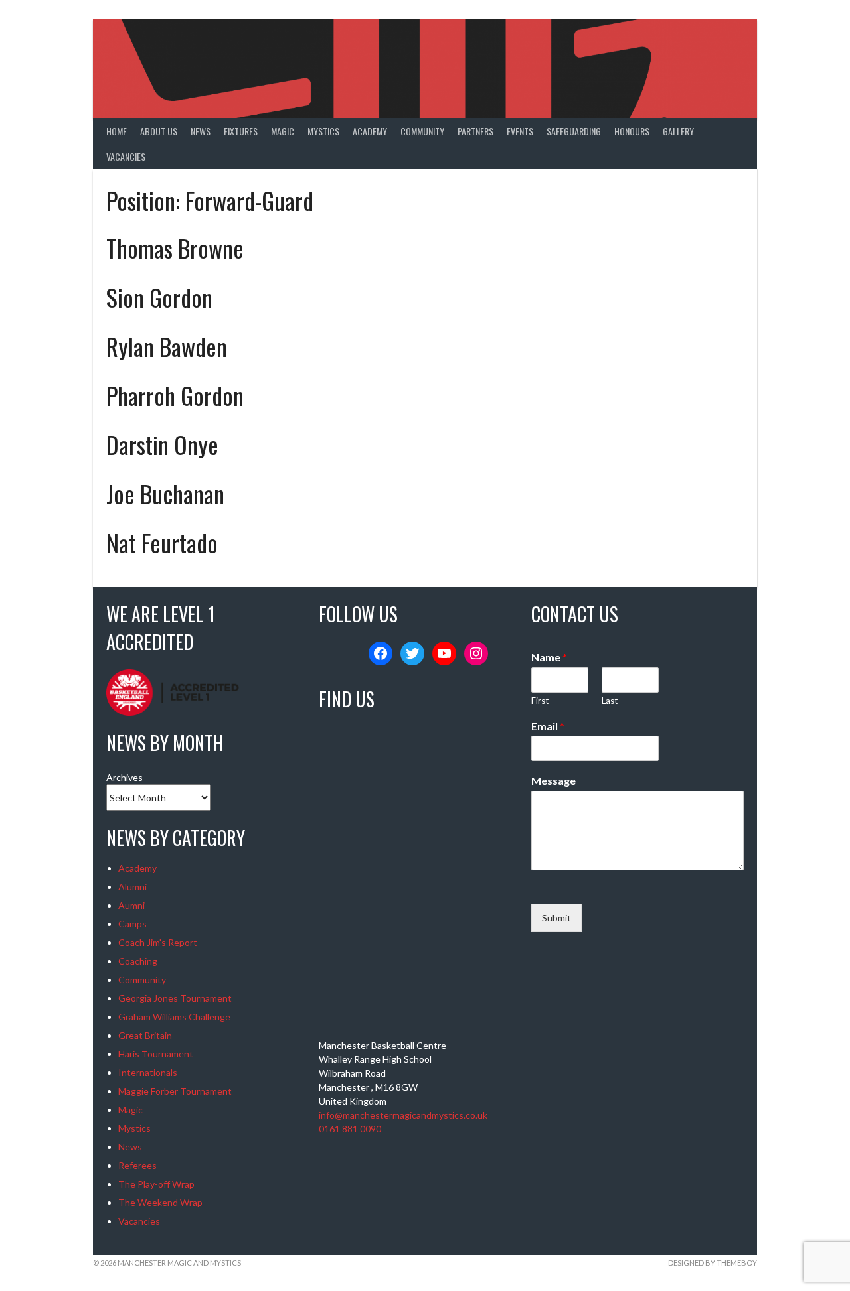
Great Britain (145, 1035)
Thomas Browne (175, 247)
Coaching (137, 961)
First (540, 700)
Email (547, 726)
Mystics (323, 131)
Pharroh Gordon (175, 395)
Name (549, 657)
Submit (556, 917)
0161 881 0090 (350, 1128)
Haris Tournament (155, 1053)
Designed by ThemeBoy (712, 1262)
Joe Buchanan (165, 493)
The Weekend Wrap (160, 1202)
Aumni (131, 905)
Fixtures (241, 131)
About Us (158, 131)
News (201, 131)
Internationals (147, 1072)
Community (422, 131)
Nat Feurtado (162, 542)
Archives (124, 777)
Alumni (132, 886)
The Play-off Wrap (156, 1183)
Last (610, 700)
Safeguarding (574, 131)
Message (553, 780)
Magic (282, 131)
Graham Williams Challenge (174, 1016)
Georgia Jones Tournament (175, 998)
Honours (631, 131)
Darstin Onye (162, 444)
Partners (475, 131)
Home (116, 131)
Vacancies (125, 156)
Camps (132, 923)
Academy (370, 131)
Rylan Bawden (166, 346)
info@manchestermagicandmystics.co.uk (403, 1115)
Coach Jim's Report (157, 942)
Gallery (678, 131)
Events (520, 131)
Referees (137, 1165)
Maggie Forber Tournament (175, 1091)
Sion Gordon (159, 296)
